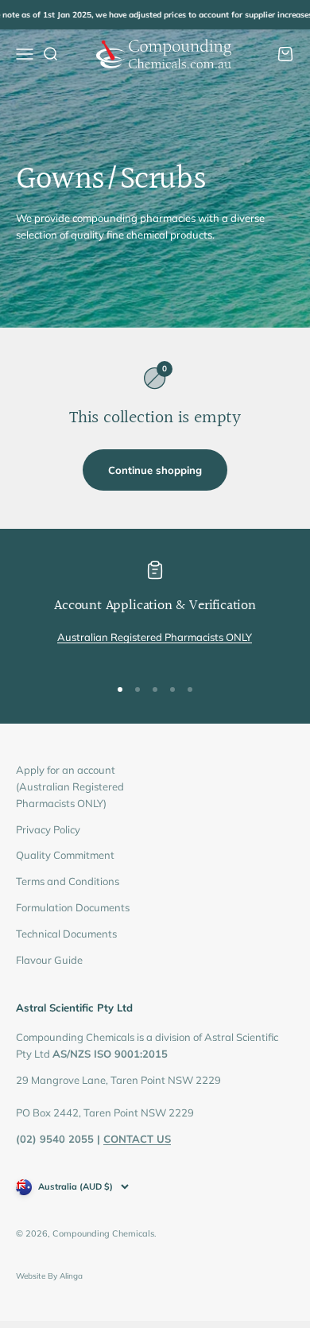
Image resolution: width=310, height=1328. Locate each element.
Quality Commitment (65, 854)
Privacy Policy (48, 829)
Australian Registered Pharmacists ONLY (154, 637)
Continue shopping (155, 470)
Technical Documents (66, 933)
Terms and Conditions (67, 881)
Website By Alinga (49, 1276)
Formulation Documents (73, 907)
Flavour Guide (49, 959)
